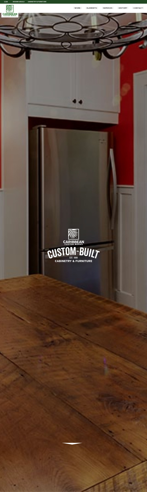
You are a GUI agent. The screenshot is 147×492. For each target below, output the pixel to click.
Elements (92, 8)
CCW (6, 2)
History (123, 8)
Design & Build (18, 2)
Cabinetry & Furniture (37, 2)
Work (77, 8)
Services (107, 8)
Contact (138, 8)
